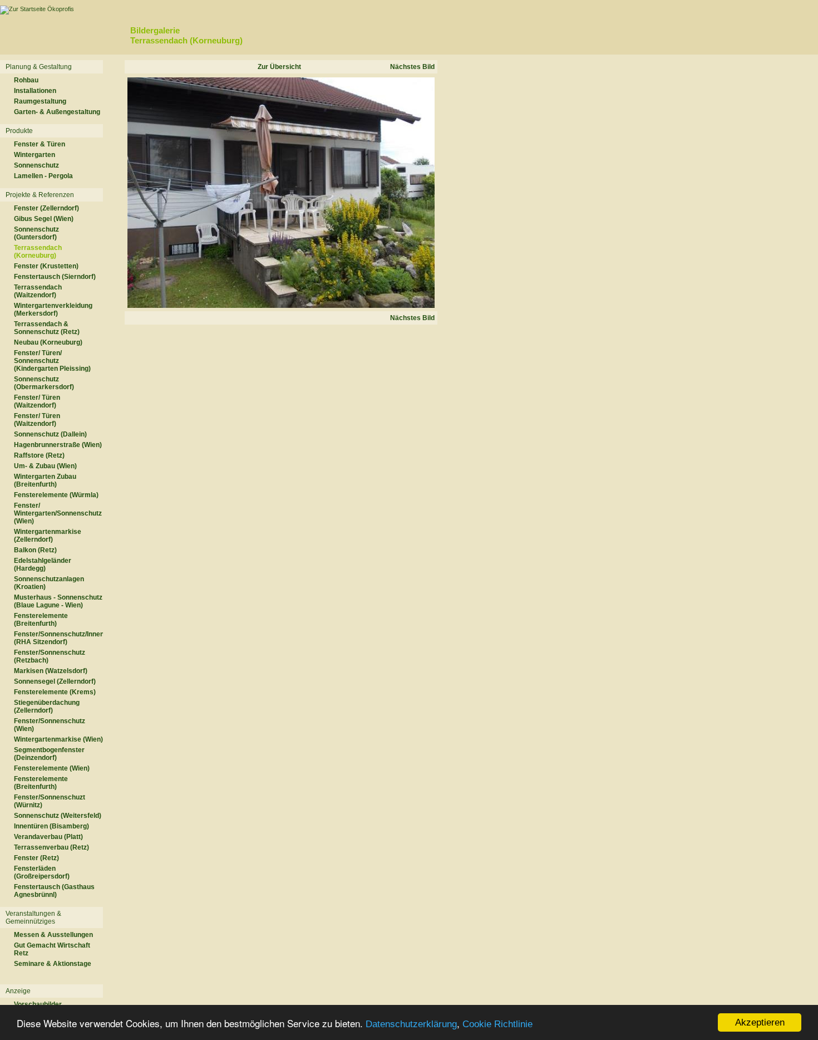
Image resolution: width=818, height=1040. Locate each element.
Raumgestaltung (40, 101)
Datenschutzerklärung (411, 1024)
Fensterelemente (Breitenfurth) (41, 619)
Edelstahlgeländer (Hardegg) (42, 564)
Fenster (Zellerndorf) (46, 208)
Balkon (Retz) (35, 550)
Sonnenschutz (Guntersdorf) (36, 233)
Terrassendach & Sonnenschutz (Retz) (47, 328)
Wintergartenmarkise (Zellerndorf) (47, 535)
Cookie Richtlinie (497, 1024)
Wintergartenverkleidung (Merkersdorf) (53, 309)
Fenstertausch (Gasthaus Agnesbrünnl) (54, 891)
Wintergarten (34, 155)
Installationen (35, 91)
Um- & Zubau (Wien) (45, 466)
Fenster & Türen (39, 144)
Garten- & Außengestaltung (57, 112)
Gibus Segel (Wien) (43, 219)
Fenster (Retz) (36, 858)
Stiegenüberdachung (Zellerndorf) (47, 706)
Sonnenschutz (36, 165)
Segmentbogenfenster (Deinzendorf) (49, 754)
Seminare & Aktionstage (52, 964)
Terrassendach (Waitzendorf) (38, 291)
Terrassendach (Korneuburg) (38, 251)
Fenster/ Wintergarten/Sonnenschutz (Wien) (58, 513)
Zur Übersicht (279, 67)
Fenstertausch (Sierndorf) (55, 277)
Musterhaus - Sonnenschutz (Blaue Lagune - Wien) (58, 601)
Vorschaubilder (38, 1004)
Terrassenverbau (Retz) (51, 847)
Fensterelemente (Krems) (55, 692)
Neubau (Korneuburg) (48, 342)
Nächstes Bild (412, 67)
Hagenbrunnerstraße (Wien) (58, 445)
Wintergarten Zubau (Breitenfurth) (45, 480)
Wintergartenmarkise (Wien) (58, 739)
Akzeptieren (760, 1022)
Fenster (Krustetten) (46, 266)
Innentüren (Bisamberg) (51, 826)
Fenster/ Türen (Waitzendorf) (37, 401)
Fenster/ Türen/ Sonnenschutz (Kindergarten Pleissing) (52, 360)
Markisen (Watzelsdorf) (50, 671)
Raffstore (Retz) (39, 455)
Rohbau (26, 80)
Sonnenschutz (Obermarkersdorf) (44, 383)
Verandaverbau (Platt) (48, 837)
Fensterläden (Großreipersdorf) (42, 872)
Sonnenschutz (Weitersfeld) (57, 816)
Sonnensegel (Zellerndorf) (55, 681)
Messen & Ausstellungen (53, 935)
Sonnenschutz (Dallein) (50, 434)
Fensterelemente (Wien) (52, 768)
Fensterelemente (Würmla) (56, 495)
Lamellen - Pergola (43, 176)
